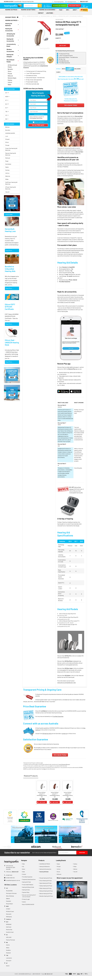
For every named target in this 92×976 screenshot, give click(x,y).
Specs (63, 68)
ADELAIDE (8, 937)
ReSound (10, 76)
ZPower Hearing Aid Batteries (10, 188)
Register (48, 6)
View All (7, 192)
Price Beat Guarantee (57, 716)
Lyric (6, 136)
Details (58, 68)
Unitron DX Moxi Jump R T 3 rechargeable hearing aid (42, 794)
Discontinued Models (10, 61)
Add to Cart (42, 802)
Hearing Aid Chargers (10, 55)
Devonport (8, 960)
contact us (64, 733)
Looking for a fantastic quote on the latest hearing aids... (23, 840)
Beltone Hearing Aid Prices (45, 893)
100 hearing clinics (47, 733)
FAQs (60, 10)
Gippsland (8, 901)
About (75, 10)
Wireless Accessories (10, 50)
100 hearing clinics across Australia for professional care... (71, 840)
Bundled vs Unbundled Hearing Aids (10, 268)
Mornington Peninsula (11, 893)
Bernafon (10, 69)
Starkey (10, 80)
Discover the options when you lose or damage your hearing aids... (47, 840)
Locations (49, 13)
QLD (7, 104)
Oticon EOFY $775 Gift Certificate (10, 306)
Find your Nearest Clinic (69, 838)
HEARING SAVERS (10, 133)
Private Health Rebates (27, 884)
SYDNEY (8, 909)
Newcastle (8, 914)
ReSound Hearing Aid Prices (46, 891)
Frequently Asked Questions (29, 879)
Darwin (7, 965)
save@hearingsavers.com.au (13, 880)
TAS (7, 111)
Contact (41, 13)
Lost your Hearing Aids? (45, 838)
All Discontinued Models (12, 66)
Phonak (10, 73)
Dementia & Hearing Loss (10, 230)
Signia (6, 167)
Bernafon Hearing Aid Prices (46, 896)
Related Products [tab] (31, 776)
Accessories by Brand (11, 45)
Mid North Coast (10, 911)
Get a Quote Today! (20, 838)
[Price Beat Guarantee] (22, 830)
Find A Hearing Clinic (59, 1)
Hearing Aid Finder (26, 882)
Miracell (7, 139)
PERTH (8, 945)
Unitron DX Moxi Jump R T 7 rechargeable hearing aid (55, 794)
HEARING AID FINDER (59, 5)
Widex (9, 84)
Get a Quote (69, 68)
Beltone (7, 127)
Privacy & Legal (25, 899)
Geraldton (8, 950)
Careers (24, 901)
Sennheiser (8, 164)
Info (67, 10)
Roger (7, 161)
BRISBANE (8, 924)
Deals (85, 10)
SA (6, 107)
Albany (7, 947)
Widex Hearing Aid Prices (45, 888)
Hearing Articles (26, 889)
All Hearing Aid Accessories (11, 35)
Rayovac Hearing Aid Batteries (10, 154)
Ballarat (8, 898)
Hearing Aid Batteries (28, 9)
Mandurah (8, 952)
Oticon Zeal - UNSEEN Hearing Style (12, 342)
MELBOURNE (9, 890)
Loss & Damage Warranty (64, 764)
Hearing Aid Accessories (47, 9)
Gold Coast (8, 927)
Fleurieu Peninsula (10, 940)
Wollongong (9, 916)
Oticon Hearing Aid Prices (45, 880)
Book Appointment (71, 1)
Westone (7, 176)
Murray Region (9, 903)
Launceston (9, 958)
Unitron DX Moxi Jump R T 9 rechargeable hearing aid (68, 794)
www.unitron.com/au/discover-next (66, 682)
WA (6, 119)
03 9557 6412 (9, 875)
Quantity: (58, 38)
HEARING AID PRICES (11, 9)
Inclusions (77, 68)
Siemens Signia (12, 78)
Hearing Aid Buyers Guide (28, 887)
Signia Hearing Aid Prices (45, 883)
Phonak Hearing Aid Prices (45, 878)
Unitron (10, 82)
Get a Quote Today (74, 5)
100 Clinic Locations (10, 885)
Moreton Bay (9, 929)
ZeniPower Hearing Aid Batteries (11, 183)
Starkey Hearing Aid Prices (45, 885)
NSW (7, 96)
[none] (38, 36)
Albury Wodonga (10, 896)
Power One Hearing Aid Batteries (11, 149)
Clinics (58, 72)
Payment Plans (25, 892)
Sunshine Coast (10, 932)
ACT (7, 92)
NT (6, 100)
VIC (6, 115)
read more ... (9, 250)
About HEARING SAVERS (28, 904)
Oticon (9, 71)
